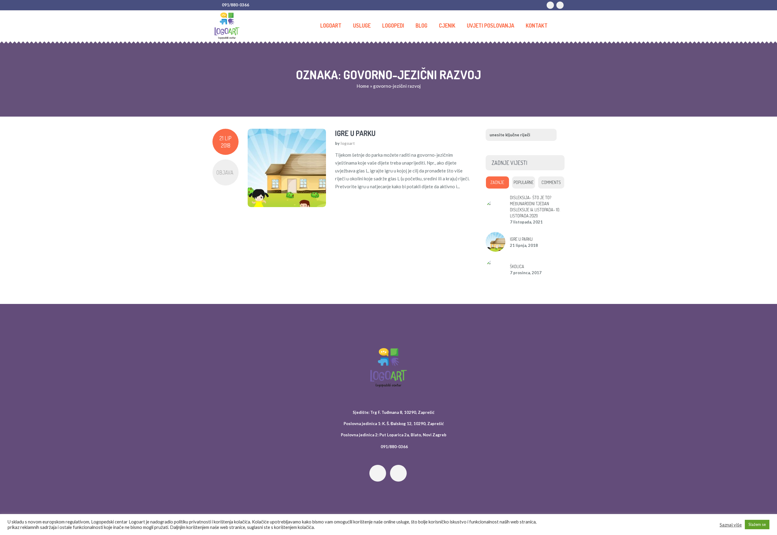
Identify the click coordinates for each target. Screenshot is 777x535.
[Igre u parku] (287, 168)
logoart (348, 143)
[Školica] (495, 268)
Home (363, 86)
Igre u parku (355, 133)
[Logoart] (388, 367)
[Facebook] (550, 5)
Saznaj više (731, 524)
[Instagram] (560, 5)
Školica (517, 266)
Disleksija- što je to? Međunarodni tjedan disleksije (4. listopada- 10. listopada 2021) (535, 206)
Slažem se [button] (757, 524)
